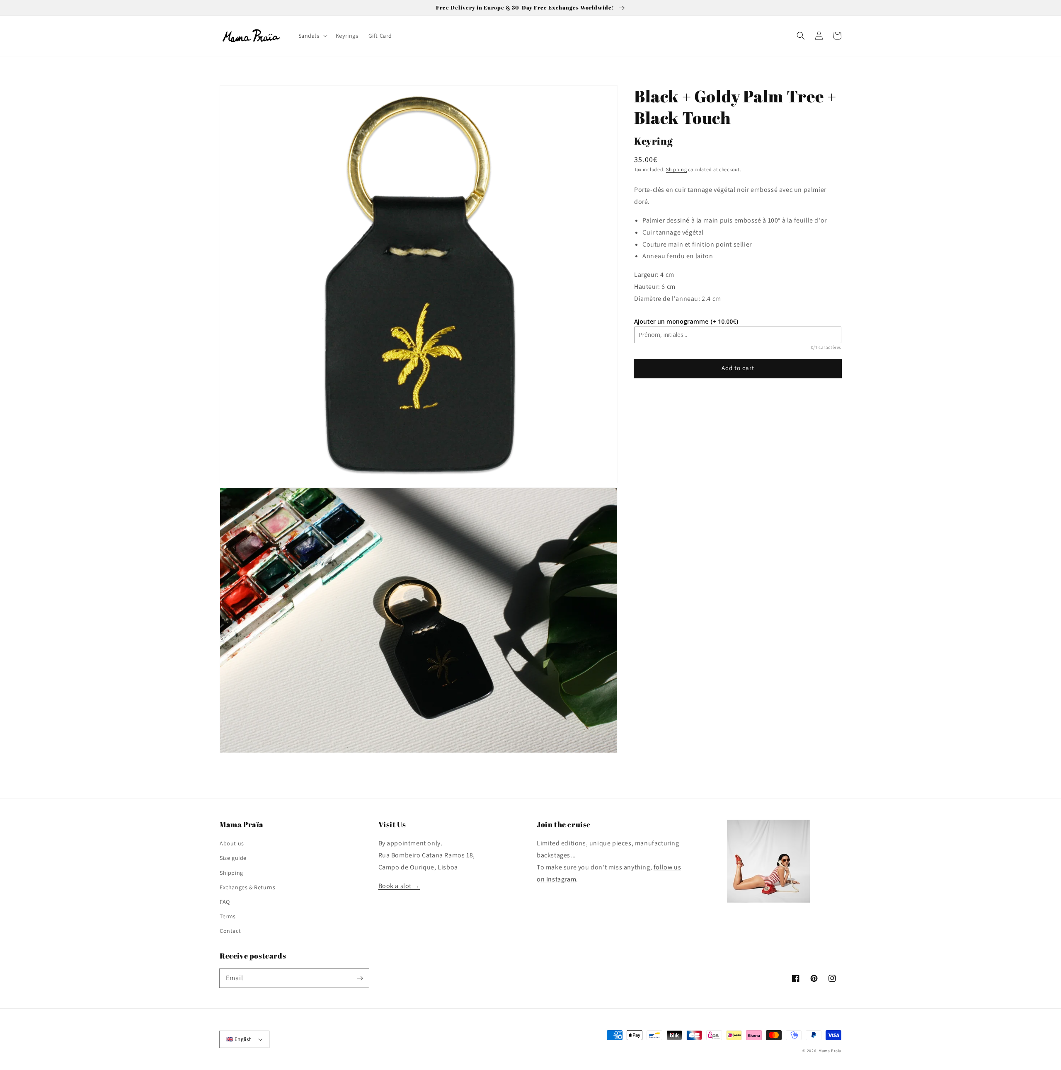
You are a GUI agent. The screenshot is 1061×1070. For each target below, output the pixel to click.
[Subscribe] (360, 978)
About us (232, 843)
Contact (230, 930)
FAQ (225, 901)
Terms (228, 916)
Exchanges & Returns (247, 887)
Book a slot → (399, 885)
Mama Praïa (830, 1050)
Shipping (676, 169)
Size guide (233, 858)
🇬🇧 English (239, 1039)
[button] (801, 36)
